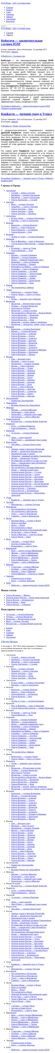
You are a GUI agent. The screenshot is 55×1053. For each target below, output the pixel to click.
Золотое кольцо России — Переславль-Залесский (27, 598)
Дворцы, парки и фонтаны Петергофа (27, 449)
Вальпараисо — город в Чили (24, 546)
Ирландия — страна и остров (24, 310)
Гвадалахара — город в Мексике (25, 417)
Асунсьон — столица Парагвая (24, 433)
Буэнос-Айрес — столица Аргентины (27, 218)
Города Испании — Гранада (23, 345)
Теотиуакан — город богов (23, 412)
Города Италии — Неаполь (23, 371)
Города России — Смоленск (23, 488)
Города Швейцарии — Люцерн (24, 558)
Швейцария (11, 548)
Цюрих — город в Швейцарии (24, 555)
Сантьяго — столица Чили (23, 541)
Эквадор (10, 576)
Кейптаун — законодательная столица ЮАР (30, 585)
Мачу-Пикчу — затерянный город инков (29, 440)
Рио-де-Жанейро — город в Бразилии (27, 241)
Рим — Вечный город (20, 359)
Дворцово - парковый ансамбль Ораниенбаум (31, 456)
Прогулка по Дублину (21, 308)
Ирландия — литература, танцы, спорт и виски (32, 324)
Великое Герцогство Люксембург (25, 405)
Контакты (10, 21)
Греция (9, 285)
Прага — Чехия (18, 525)
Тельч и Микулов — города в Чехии (27, 534)
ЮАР (8, 583)
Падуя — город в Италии (22, 387)
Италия (9, 357)
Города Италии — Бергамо (23, 396)
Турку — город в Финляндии (24, 514)
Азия (8, 12)
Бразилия (10, 239)
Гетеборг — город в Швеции (23, 569)
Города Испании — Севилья (23, 334)
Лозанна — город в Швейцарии (25, 562)
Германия (10, 253)
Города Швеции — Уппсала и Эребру (27, 574)
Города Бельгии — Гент (21, 232)
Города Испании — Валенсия (24, 343)
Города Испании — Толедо (23, 336)
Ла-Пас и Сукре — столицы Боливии (27, 237)
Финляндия (11, 507)
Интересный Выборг (20, 465)
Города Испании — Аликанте (24, 347)
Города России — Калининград (25, 491)
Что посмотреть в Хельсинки (24, 509)
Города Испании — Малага (23, 354)
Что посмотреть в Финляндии (24, 511)
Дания (9, 290)
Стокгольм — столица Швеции (25, 567)
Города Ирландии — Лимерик (24, 317)
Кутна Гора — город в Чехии (24, 532)
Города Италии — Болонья (23, 382)
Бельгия (9, 223)
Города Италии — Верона (22, 375)
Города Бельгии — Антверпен (24, 230)
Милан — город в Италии (22, 366)
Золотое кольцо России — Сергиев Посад (29, 486)
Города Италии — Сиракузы (23, 391)
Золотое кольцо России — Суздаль (26, 472)
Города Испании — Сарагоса (24, 338)
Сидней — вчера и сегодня (23, 193)
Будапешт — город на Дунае (23, 248)
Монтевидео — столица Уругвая (25, 504)
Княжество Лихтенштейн (22, 401)
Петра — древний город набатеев (26, 299)
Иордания (10, 297)
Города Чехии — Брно (21, 537)
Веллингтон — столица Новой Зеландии (29, 421)
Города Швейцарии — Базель (24, 560)
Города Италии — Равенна (23, 380)
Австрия (10, 202)
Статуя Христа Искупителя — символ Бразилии (32, 244)
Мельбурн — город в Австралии (25, 197)
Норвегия (10, 424)
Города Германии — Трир (22, 283)
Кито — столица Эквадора (23, 581)
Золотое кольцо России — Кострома (27, 479)
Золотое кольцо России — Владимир (27, 477)
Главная (9, 7)
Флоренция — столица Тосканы (25, 364)
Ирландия (10, 301)
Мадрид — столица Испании (24, 331)
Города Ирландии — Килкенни (25, 315)
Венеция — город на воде (22, 361)
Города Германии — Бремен (23, 264)
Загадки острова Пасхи (21, 544)
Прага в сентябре (18, 523)
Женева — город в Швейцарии (24, 553)
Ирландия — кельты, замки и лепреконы (29, 322)
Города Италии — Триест (22, 394)
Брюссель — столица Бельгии (24, 225)
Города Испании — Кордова (23, 340)
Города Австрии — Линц (22, 211)
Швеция (9, 564)
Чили (8, 539)
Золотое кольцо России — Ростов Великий (30, 484)
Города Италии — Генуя (21, 377)
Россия (9, 447)
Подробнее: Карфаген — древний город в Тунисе (22, 178)
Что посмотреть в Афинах (22, 287)
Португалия (11, 442)
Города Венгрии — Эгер (22, 250)
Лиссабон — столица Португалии (26, 444)
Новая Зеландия (13, 419)
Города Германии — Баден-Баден (25, 280)
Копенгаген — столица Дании (24, 292)
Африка (9, 17)
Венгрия (10, 246)
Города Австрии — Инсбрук (23, 214)
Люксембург (11, 403)
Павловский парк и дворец (23, 454)
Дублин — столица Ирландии (24, 306)
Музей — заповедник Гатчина (24, 458)
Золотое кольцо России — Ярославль (27, 481)
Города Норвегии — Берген (23, 428)
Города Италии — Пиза (21, 384)
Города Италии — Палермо (23, 373)
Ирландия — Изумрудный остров (26, 304)
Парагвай (10, 431)
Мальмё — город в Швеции (23, 571)
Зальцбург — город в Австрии (24, 207)
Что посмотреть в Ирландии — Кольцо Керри (31, 313)
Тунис (9, 497)
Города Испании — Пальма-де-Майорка (28, 350)
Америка (10, 14)
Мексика (10, 407)
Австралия (10, 19)
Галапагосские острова (21, 578)
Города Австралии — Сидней (24, 200)
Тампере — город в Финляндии (25, 516)
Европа (9, 10)
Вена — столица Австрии (22, 204)
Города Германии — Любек (23, 278)
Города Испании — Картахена (24, 352)
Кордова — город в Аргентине (24, 220)
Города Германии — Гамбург (24, 276)
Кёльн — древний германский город (27, 260)
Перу (8, 435)
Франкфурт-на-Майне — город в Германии (30, 267)
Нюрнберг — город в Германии (25, 262)
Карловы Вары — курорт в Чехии (26, 521)
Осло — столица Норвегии (23, 426)
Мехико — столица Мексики (24, 410)
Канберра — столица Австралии (25, 195)
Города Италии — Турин (22, 368)
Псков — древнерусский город (24, 470)
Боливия (10, 234)
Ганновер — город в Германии (24, 269)
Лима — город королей (21, 437)
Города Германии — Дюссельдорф (26, 274)
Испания (10, 327)
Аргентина (11, 216)
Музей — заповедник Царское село (26, 451)
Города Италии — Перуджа (23, 389)
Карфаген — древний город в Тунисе (26, 114)
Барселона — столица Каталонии (25, 329)
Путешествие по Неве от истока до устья (29, 461)
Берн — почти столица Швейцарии (26, 551)
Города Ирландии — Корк (22, 320)
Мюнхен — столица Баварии (24, 257)
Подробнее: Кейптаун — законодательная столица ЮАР (25, 106)
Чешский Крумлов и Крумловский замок (29, 530)
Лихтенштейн (12, 398)
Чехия (8, 518)
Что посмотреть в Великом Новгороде (28, 467)
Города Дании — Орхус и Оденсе (26, 294)
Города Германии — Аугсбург (24, 271)
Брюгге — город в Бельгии (23, 227)
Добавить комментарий (11, 108)
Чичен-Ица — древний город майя (26, 414)
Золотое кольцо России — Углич (25, 474)
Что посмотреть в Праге (21, 527)
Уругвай (9, 502)
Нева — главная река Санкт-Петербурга (28, 463)
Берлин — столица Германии (24, 255)
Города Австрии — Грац (22, 209)
